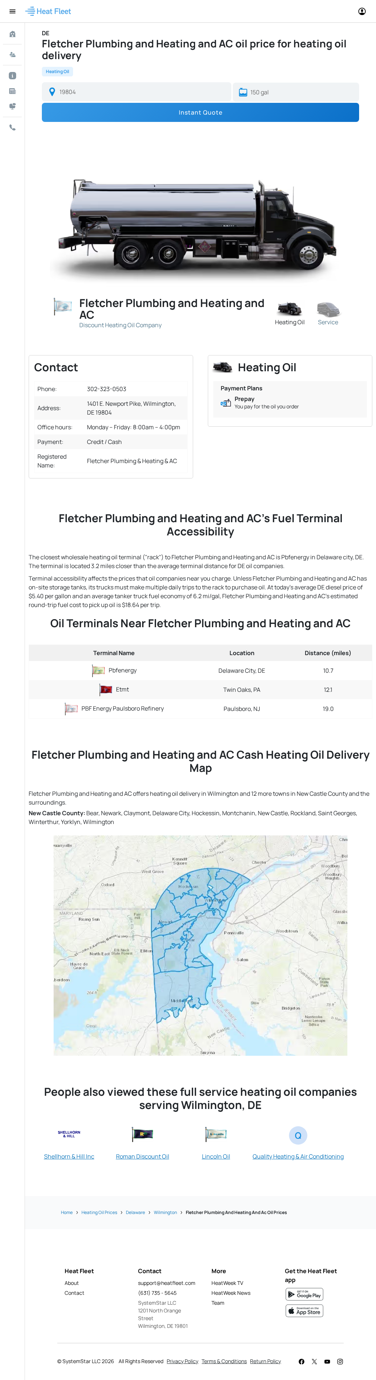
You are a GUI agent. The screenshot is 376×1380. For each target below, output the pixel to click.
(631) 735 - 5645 (157, 1292)
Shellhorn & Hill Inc (69, 1156)
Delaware (135, 1212)
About (72, 1282)
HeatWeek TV (227, 1282)
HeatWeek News (231, 1292)
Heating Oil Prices (99, 1212)
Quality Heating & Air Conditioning (298, 1156)
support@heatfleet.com (166, 1282)
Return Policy (265, 1361)
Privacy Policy (182, 1361)
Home (67, 1212)
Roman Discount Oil (142, 1156)
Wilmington (165, 1212)
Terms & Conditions (224, 1361)
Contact (74, 1292)
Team (218, 1302)
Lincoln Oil (216, 1156)
